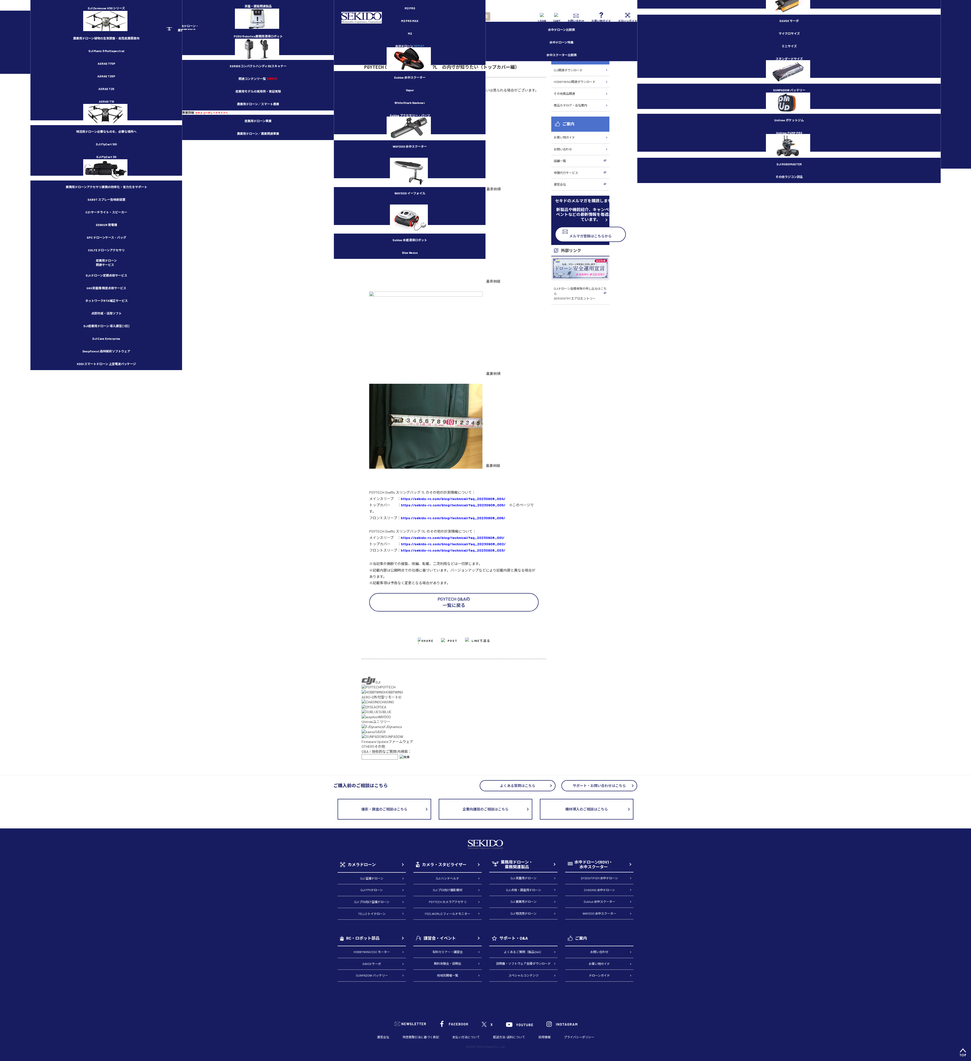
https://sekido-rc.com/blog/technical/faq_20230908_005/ (453, 505)
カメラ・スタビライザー (444, 864)
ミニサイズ (789, 46)
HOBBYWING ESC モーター (372, 952)
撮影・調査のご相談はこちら (384, 809)
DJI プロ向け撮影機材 (447, 890)
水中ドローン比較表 (561, 29)
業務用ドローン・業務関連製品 (517, 864)
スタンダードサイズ (789, 58)
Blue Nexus (410, 252)
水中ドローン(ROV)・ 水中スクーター (594, 864)
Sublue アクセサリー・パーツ (410, 115)
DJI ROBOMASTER (789, 164)
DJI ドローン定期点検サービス (106, 275)
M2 (410, 33)
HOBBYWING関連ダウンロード (574, 81)
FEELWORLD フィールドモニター (447, 913)
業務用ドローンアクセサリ (106, 187)
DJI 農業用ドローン (524, 901)
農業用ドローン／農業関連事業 (258, 133)
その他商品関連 (564, 93)
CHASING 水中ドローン (599, 890)
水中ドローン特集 (561, 42)
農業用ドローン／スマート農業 (258, 104)
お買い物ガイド (564, 137)
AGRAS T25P (106, 76)
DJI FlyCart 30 (106, 157)
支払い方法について (466, 1037)
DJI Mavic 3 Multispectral (106, 51)
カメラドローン (362, 864)
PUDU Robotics (258, 36)
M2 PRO (410, 8)
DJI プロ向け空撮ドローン (371, 902)
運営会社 (560, 184)
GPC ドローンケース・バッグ (106, 237)
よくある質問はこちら (517, 785)
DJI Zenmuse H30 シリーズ (106, 8)
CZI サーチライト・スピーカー (106, 212)
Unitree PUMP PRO (789, 132)
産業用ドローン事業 (258, 121)
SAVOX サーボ (789, 20)
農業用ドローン (106, 38)
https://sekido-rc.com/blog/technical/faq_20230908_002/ (453, 544)
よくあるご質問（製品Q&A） (523, 952)
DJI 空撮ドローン (371, 878)
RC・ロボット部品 (363, 938)
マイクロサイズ (789, 33)
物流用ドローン (106, 131)
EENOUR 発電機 (106, 225)
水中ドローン (409, 46)
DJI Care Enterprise (106, 338)
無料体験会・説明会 (447, 963)
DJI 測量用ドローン (524, 878)
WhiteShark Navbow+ (409, 102)
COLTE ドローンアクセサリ (106, 250)
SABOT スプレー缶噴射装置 (106, 199)
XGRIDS (258, 66)
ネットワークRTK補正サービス (106, 300)
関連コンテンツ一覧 (258, 78)
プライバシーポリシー (579, 1037)
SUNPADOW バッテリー (789, 90)
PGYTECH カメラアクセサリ (448, 902)
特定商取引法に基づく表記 (421, 1037)
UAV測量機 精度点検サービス (106, 288)
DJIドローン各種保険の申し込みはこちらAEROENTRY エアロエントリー (580, 293)
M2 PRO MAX (409, 20)
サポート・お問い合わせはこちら (599, 785)
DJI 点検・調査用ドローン (523, 890)
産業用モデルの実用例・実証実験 (258, 91)
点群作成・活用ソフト (106, 313)
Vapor (410, 90)
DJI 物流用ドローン (524, 913)
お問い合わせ (563, 149)
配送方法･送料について (509, 1037)
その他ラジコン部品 (789, 176)
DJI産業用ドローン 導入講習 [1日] (106, 326)
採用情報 (544, 1037)
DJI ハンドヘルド (447, 878)
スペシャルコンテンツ (524, 975)
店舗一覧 (560, 161)
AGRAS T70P (106, 63)
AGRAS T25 (106, 89)
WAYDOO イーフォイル (409, 193)
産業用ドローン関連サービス (106, 262)
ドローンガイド (599, 975)
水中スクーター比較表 (561, 55)
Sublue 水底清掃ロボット (409, 240)
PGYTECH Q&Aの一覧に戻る (454, 602)
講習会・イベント (440, 938)
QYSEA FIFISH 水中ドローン (599, 878)
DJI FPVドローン (372, 890)
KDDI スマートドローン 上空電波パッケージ (106, 364)
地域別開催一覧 (447, 975)
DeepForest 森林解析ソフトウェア (106, 351)
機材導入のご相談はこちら (586, 809)
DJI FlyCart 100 (106, 144)
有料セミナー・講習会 (447, 952)
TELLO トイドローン (372, 913)
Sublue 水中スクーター (410, 77)
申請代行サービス (566, 172)
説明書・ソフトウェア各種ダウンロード (523, 963)
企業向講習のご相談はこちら (485, 809)
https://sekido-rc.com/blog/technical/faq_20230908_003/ (453, 550)
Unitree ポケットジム (789, 120)
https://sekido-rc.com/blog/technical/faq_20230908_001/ (452, 537)
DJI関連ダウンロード (568, 70)
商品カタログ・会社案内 (570, 105)
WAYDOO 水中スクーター (410, 146)
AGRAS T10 (106, 101)
